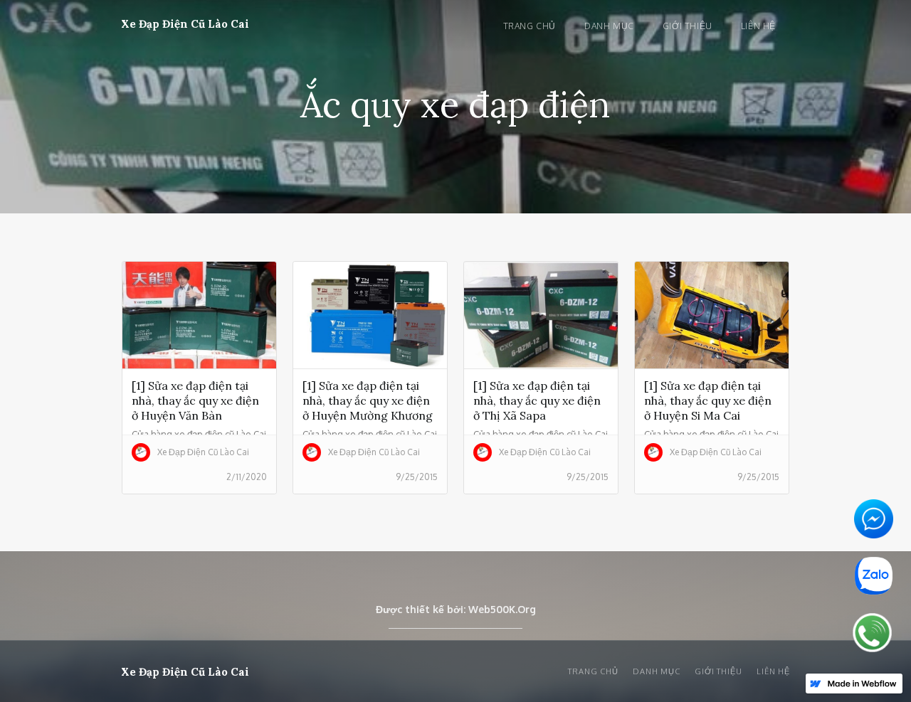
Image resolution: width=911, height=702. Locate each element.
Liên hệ (758, 26)
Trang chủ (529, 26)
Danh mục (609, 26)
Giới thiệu (687, 26)
